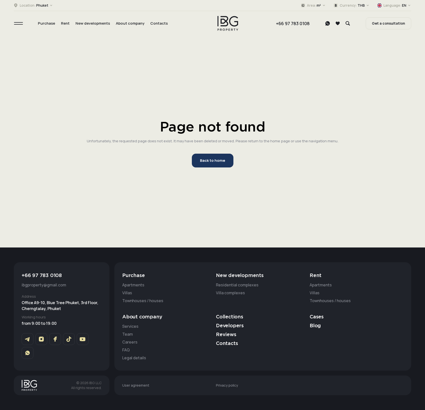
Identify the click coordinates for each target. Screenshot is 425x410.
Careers (129, 342)
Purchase (46, 23)
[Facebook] (55, 339)
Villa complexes (230, 292)
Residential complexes (237, 285)
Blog (315, 326)
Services (130, 326)
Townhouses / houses (142, 300)
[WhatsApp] (327, 23)
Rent (65, 23)
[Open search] (348, 23)
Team (127, 334)
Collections (229, 317)
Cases (317, 317)
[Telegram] (27, 339)
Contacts (159, 23)
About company (130, 23)
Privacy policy (227, 385)
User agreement (135, 385)
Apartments (133, 285)
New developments (93, 23)
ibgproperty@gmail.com (44, 285)
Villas (127, 292)
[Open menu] (18, 23)
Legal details (134, 358)
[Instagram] (41, 339)
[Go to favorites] (338, 23)
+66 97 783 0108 (293, 23)
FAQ (126, 350)
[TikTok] (69, 339)
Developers (230, 326)
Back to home (212, 160)
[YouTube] (83, 339)
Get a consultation (388, 23)
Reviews (226, 334)
